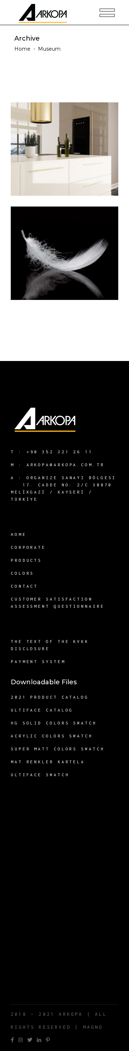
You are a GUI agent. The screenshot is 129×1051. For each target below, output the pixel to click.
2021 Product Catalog (50, 697)
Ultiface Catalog (42, 710)
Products (26, 560)
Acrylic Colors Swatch (52, 735)
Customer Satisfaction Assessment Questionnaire (58, 602)
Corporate (28, 547)
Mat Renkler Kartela (48, 761)
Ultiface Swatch (40, 774)
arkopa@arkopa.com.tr (66, 464)
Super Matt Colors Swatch (58, 748)
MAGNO (93, 1027)
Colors (22, 573)
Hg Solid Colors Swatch (54, 723)
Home (22, 49)
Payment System (38, 661)
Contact (24, 586)
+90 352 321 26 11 (60, 451)
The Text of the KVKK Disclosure (50, 645)
